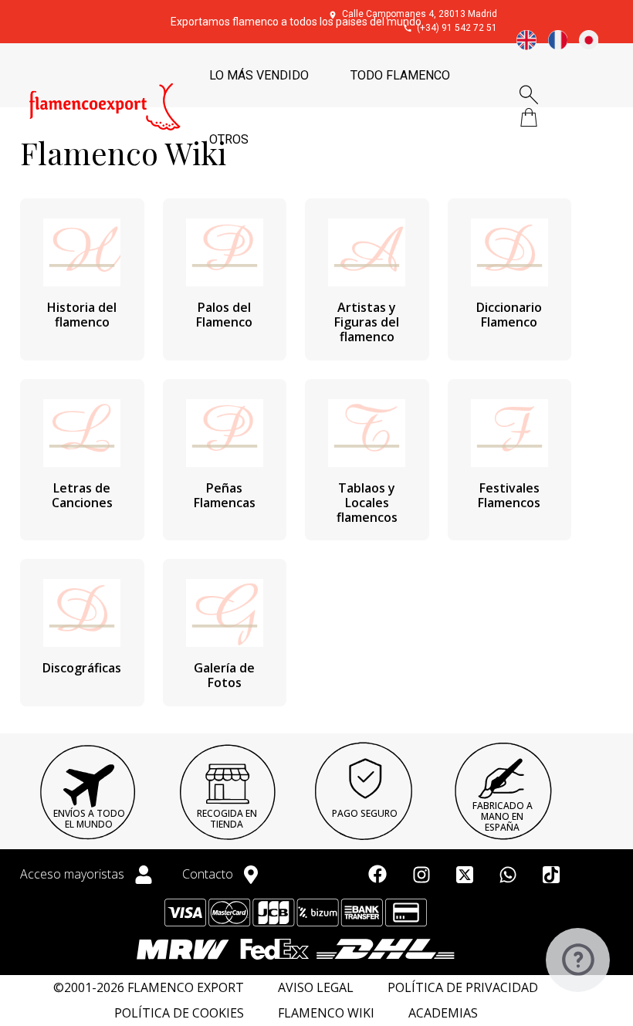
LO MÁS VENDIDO (259, 75)
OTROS (229, 139)
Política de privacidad (463, 987)
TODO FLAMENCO (400, 75)
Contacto (209, 873)
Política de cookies (179, 1013)
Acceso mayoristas (73, 873)
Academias (443, 1013)
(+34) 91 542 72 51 (457, 27)
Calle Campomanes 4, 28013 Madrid (419, 13)
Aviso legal (316, 987)
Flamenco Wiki (326, 1013)
